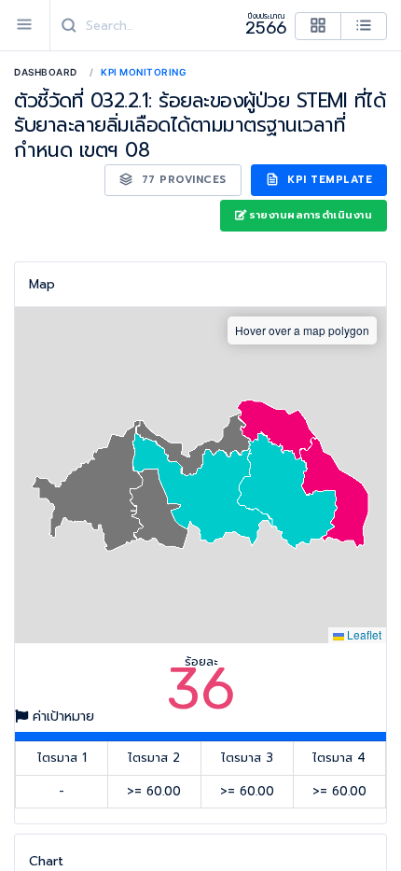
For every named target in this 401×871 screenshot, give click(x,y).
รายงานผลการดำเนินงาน (310, 215)
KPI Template (328, 180)
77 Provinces (182, 180)
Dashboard (45, 71)
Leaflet (362, 634)
